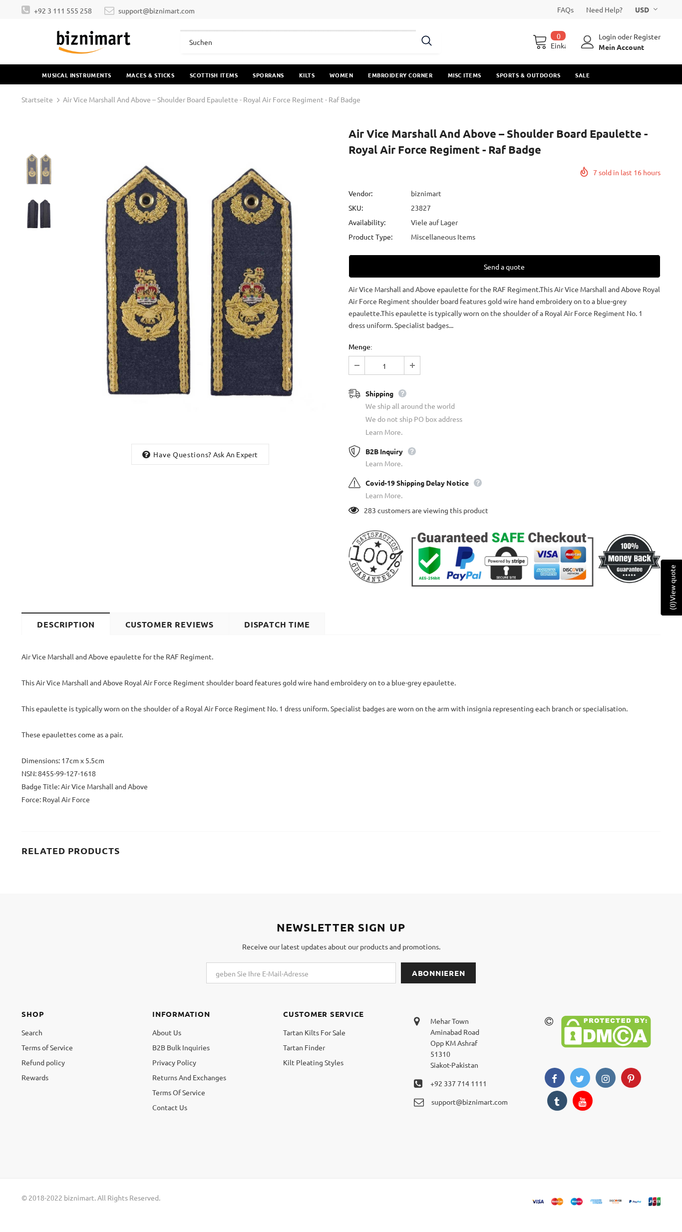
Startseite (37, 99)
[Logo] (93, 41)
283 (370, 510)
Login (608, 36)
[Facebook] (555, 1078)
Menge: (360, 346)
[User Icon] (588, 41)
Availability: (366, 222)
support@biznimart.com (156, 10)
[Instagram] (606, 1078)
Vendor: (360, 193)
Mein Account (621, 46)
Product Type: (370, 236)
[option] (200, 281)
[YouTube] (583, 1101)
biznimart (426, 193)
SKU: (355, 207)
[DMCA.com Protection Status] (606, 1030)
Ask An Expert (235, 454)
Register (647, 36)
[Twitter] (580, 1078)
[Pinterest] (631, 1078)
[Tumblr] (557, 1101)
